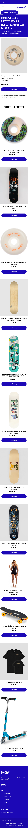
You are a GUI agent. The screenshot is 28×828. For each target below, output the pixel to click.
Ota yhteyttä (13, 823)
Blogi (5, 802)
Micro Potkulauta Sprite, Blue (14, 748)
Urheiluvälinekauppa (9, 12)
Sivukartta (20, 825)
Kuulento (6, 799)
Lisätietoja (14, 89)
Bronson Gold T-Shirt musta (14, 682)
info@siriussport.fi (5, 2)
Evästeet (20, 823)
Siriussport (7, 793)
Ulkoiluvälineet (12, 76)
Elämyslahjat (7, 796)
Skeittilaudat (20, 76)
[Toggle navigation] (3, 7)
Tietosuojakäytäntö (10, 825)
